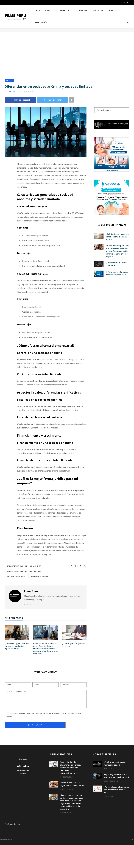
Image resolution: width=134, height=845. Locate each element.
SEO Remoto (23, 780)
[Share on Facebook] (7, 171)
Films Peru (11, 92)
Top (132, 839)
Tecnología (41, 22)
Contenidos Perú (23, 770)
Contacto (23, 759)
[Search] (127, 22)
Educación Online (23, 787)
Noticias (49, 10)
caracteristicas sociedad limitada (24, 571)
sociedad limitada (40, 576)
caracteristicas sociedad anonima (24, 566)
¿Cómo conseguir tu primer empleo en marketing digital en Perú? (17, 646)
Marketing (65, 10)
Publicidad (82, 10)
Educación (98, 10)
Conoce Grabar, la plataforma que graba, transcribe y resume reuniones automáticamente (70, 767)
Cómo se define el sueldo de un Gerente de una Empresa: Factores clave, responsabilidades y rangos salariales (45, 648)
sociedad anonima (16, 576)
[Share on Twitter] (7, 178)
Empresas (9, 80)
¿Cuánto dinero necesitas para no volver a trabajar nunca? (117, 237)
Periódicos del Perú (12, 824)
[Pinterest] (7, 185)
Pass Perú (23, 773)
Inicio (38, 10)
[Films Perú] (15, 16)
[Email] (7, 192)
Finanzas (112, 10)
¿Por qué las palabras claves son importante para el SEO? (116, 790)
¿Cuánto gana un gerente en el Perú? (73, 644)
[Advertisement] (67, 53)
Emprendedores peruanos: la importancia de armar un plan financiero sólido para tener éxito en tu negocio (117, 251)
